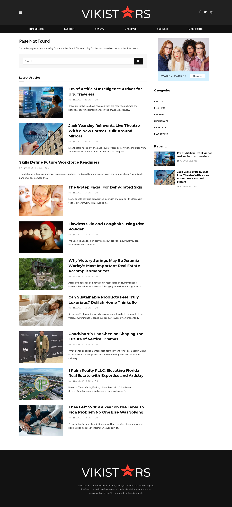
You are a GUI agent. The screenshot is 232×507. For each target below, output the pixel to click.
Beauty (99, 29)
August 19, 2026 (84, 193)
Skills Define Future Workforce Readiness (59, 162)
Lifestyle (131, 29)
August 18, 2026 (84, 276)
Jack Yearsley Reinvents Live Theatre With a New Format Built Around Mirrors (104, 130)
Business (162, 29)
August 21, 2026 (84, 100)
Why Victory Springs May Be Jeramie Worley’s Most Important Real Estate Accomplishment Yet (104, 265)
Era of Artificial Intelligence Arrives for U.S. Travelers (194, 155)
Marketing (196, 29)
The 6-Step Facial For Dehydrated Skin (105, 187)
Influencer (36, 29)
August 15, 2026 (84, 381)
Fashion (69, 29)
